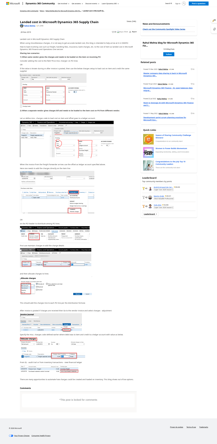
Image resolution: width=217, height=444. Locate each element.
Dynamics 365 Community (40, 3)
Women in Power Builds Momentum (171, 148)
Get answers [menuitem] (76, 3)
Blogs (42, 11)
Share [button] (126, 32)
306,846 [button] (177, 187)
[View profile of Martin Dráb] (150, 197)
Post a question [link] (198, 3)
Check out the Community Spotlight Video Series (164, 29)
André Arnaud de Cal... (163, 187)
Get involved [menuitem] (62, 3)
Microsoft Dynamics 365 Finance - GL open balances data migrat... (168, 89)
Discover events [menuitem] (91, 3)
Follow (169, 54)
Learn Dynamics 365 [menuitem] (109, 3)
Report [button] (134, 32)
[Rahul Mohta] (21, 25)
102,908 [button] (166, 205)
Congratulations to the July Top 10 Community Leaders (170, 162)
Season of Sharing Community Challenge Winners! (173, 136)
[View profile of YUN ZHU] (150, 206)
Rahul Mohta (29, 25)
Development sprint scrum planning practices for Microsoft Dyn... (164, 118)
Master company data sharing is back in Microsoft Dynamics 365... (165, 74)
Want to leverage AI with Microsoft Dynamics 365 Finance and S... (168, 104)
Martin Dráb (159, 196)
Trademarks (203, 427)
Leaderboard (149, 214)
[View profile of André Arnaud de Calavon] (150, 188)
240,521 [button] (168, 196)
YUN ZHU (157, 205)
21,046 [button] (40, 25)
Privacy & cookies (176, 427)
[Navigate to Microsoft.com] (13, 3)
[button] (168, 3)
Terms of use (191, 427)
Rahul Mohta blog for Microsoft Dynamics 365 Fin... (63, 11)
